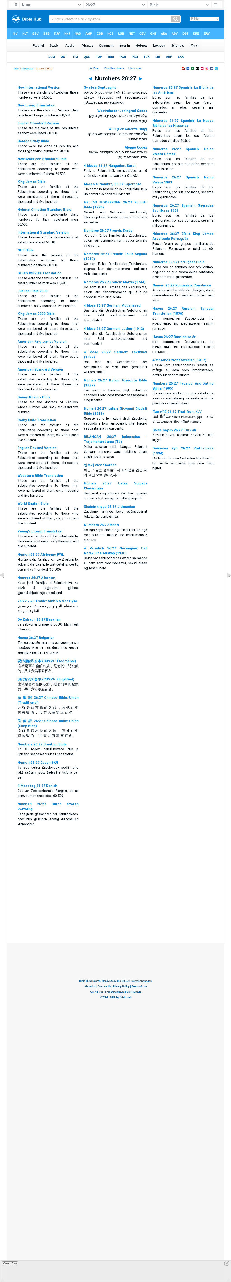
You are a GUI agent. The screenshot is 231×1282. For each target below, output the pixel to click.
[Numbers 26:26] (5, 585)
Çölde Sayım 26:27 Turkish (174, 430)
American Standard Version (40, 369)
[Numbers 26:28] (225, 585)
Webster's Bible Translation (40, 476)
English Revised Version (37, 448)
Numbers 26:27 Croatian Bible (42, 744)
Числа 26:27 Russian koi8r (174, 337)
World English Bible (33, 503)
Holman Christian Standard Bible (44, 210)
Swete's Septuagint (100, 87)
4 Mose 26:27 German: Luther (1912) (114, 329)
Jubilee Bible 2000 (33, 291)
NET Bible (26, 250)
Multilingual (27, 68)
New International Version (39, 87)
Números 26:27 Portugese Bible (178, 262)
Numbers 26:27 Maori (101, 525)
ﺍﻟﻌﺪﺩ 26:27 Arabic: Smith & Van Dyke (47, 601)
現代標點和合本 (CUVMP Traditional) (47, 661)
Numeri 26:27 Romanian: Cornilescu (181, 285)
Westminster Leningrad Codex (122, 111)
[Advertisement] (115, 915)
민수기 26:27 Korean (100, 465)
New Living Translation (36, 105)
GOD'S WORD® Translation (40, 273)
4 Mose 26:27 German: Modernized (112, 305)
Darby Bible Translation (37, 420)
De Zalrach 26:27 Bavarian (39, 619)
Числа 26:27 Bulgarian (36, 638)
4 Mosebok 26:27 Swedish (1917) (179, 360)
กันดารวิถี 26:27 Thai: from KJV (177, 412)
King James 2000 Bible (36, 314)
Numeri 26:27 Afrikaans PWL (41, 554)
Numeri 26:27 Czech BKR (38, 762)
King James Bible (32, 182)
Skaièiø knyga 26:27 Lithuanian (109, 507)
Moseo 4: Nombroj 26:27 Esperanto (112, 184)
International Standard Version (43, 232)
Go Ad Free (10, 1263)
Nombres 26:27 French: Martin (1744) (115, 282)
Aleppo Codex (136, 147)
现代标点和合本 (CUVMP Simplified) (46, 679)
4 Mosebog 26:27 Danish (37, 786)
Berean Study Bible (33, 141)
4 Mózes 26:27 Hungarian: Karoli (110, 166)
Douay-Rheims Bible (34, 397)
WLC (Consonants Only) (128, 129)
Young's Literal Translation (40, 531)
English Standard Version (38, 123)
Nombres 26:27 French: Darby (108, 231)
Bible (16, 68)
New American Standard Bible (42, 159)
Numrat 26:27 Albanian (36, 578)
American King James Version (42, 342)
